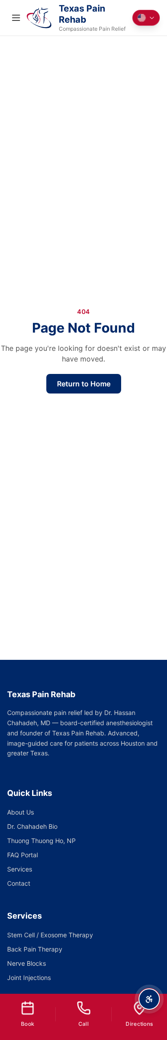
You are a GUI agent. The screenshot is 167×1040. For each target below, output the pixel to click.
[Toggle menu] (16, 18)
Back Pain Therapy (34, 949)
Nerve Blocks (26, 963)
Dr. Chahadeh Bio (32, 826)
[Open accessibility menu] (149, 999)
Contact (18, 883)
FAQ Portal (22, 855)
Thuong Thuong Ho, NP (41, 840)
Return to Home (83, 383)
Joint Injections (29, 977)
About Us (20, 812)
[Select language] (146, 18)
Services (19, 869)
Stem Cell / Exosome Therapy (50, 935)
